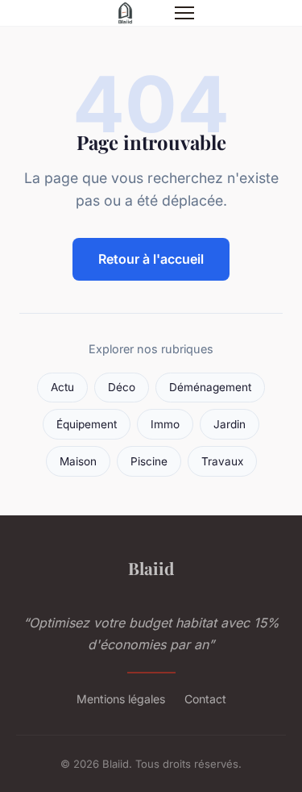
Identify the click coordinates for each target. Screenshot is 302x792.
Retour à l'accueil (151, 259)
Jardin (229, 424)
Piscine (149, 461)
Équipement (86, 424)
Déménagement (210, 387)
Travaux (222, 461)
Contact (205, 699)
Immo (165, 424)
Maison (78, 461)
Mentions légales (121, 699)
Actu (62, 387)
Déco (121, 387)
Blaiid (151, 567)
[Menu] (184, 13)
